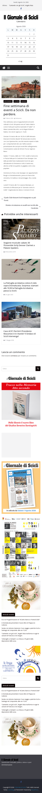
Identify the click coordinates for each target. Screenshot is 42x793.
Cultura (16, 101)
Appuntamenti (8, 101)
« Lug (20, 61)
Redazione (18, 118)
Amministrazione (7, 765)
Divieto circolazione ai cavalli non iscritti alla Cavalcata (22, 206)
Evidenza (23, 101)
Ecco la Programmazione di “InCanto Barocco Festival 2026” (21, 620)
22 (29, 47)
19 (17, 47)
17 (8, 47)
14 (25, 43)
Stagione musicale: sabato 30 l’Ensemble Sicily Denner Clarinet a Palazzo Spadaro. (19, 245)
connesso (13, 356)
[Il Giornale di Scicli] (4, 67)
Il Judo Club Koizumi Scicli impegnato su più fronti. (20, 199)
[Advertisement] (16, 445)
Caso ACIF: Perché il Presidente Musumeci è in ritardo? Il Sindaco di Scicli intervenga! (20, 334)
